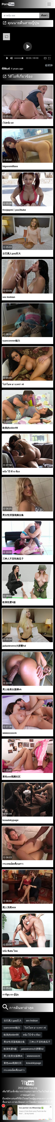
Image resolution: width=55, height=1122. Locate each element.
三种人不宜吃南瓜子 (39, 1042)
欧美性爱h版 (10, 1049)
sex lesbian (32, 1020)
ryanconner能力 (12, 1027)
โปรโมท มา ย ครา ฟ (35, 1027)
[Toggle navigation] (49, 4)
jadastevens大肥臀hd (32, 1049)
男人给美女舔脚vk (13, 1056)
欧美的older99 (11, 1034)
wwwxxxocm (33, 1056)
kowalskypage (33, 1063)
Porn (8, 4)
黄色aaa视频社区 (13, 1063)
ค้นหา (44, 15)
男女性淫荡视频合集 (14, 1042)
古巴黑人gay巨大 (13, 1020)
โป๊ (27, 1082)
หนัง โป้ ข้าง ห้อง (31, 1034)
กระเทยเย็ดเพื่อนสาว (14, 1070)
